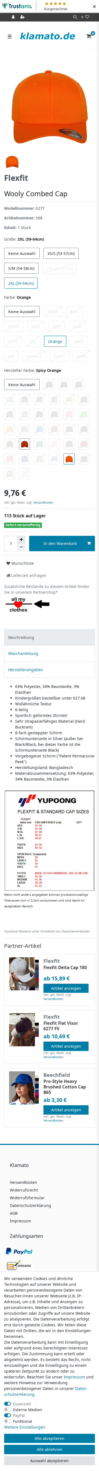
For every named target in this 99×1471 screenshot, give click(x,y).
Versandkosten (42, 502)
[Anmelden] (14, 17)
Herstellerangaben (25, 669)
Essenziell (22, 1404)
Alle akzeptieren (49, 1438)
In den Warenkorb (60, 543)
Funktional (22, 1421)
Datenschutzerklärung (30, 1205)
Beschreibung (21, 637)
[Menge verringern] (21, 547)
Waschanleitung (23, 653)
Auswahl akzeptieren (49, 1460)
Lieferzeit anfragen (28, 575)
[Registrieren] (23, 17)
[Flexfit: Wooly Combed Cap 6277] (49, 840)
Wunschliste (22, 563)
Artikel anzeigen (66, 988)
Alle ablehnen (49, 1449)
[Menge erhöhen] (21, 540)
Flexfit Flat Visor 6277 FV (60, 1026)
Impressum (20, 1220)
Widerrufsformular (27, 1197)
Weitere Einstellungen (24, 1427)
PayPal (19, 1415)
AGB (14, 1213)
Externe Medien (27, 1409)
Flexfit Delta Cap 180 (65, 967)
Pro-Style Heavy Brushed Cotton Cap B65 (64, 1087)
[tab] (49, 637)
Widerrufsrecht (24, 1190)
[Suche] (75, 17)
